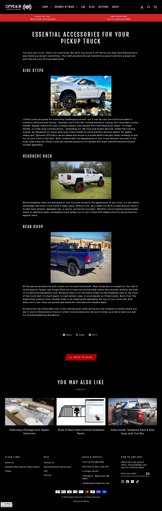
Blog (92, 6)
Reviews (104, 6)
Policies (47, 475)
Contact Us (49, 462)
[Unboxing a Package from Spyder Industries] (29, 411)
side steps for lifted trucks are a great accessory (56, 141)
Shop (45, 6)
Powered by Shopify (81, 501)
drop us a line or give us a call (119, 311)
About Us (9, 462)
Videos (8, 471)
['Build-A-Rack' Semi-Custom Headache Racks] (81, 411)
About (116, 6)
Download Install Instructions (57, 467)
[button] (7, 504)
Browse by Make (65, 6)
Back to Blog (82, 357)
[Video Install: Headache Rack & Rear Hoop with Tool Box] (132, 411)
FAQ (83, 6)
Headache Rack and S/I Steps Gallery (22, 467)
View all (81, 389)
